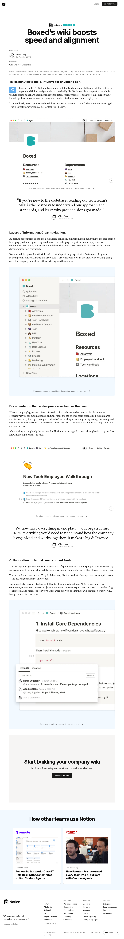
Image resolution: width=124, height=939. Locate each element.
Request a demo (62, 775)
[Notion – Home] (4, 4)
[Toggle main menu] (120, 4)
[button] (62, 154)
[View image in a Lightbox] (94, 188)
